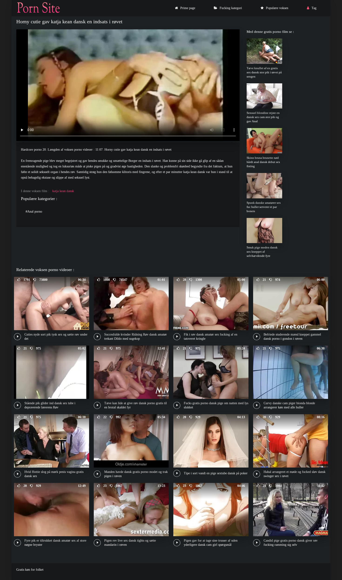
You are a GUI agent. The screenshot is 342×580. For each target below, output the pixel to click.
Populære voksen (277, 8)
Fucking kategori (231, 8)
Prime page (187, 8)
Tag (314, 8)
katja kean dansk (63, 191)
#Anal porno (34, 211)
